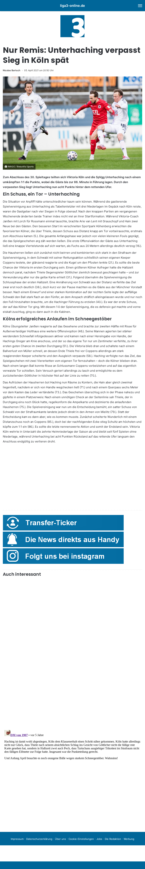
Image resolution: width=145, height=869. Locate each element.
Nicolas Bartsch (11, 70)
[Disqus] (72, 776)
